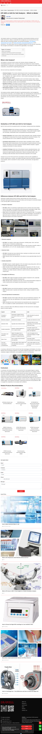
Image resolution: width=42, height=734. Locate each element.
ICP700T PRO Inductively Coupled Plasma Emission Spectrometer (21, 429)
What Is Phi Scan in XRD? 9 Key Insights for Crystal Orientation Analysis (19, 591)
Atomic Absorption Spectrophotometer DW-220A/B (21, 452)
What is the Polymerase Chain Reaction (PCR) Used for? (15, 557)
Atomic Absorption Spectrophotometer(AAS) (23, 42)
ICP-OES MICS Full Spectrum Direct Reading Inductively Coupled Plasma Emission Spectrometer (34, 405)
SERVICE (23, 708)
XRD (3, 593)
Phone (2, 477)
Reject (26, 728)
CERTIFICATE (24, 705)
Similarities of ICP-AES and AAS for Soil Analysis (11, 52)
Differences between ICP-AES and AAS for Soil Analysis (13, 54)
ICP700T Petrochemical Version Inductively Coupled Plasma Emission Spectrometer (35, 429)
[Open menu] (40, 2)
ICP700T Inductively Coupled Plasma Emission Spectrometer (7, 452)
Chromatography (5, 693)
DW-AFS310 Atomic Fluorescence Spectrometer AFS (21, 403)
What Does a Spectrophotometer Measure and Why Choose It (16, 657)
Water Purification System (7, 526)
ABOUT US (24, 701)
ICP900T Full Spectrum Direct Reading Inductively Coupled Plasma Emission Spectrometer (7, 429)
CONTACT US (24, 710)
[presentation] (7, 393)
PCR (3, 559)
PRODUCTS (24, 703)
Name (2, 463)
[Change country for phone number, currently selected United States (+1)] (2, 479)
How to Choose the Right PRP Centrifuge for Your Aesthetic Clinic (17, 624)
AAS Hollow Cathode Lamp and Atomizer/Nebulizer (7, 403)
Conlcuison (4, 55)
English (4, 5)
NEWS (23, 706)
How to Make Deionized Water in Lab (10, 524)
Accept (26, 726)
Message (3, 481)
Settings (26, 730)
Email (2, 472)
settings (12, 730)
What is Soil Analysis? (6, 51)
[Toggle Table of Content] (22, 50)
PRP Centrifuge (5, 626)
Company (3, 467)
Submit (21, 491)
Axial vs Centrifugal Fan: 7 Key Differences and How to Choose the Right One (20, 691)
